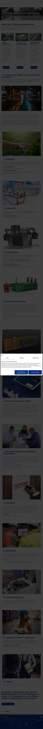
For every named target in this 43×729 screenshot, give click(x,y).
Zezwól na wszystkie (35, 372)
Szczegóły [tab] (21, 357)
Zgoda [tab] (7, 357)
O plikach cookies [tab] (35, 357)
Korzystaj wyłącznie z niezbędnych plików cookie (21, 372)
